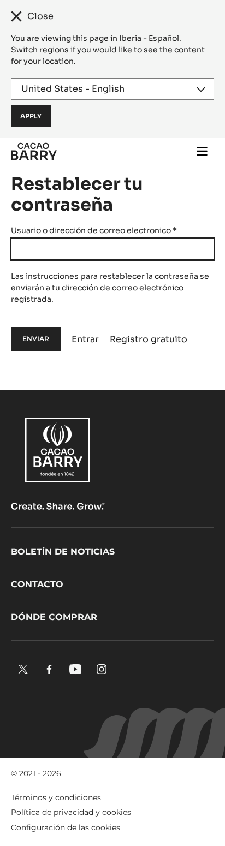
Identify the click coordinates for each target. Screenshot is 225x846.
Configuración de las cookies (65, 827)
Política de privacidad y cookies (71, 812)
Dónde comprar (54, 617)
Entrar (85, 339)
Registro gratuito (148, 339)
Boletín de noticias (63, 551)
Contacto (37, 584)
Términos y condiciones (56, 797)
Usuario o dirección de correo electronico (94, 230)
